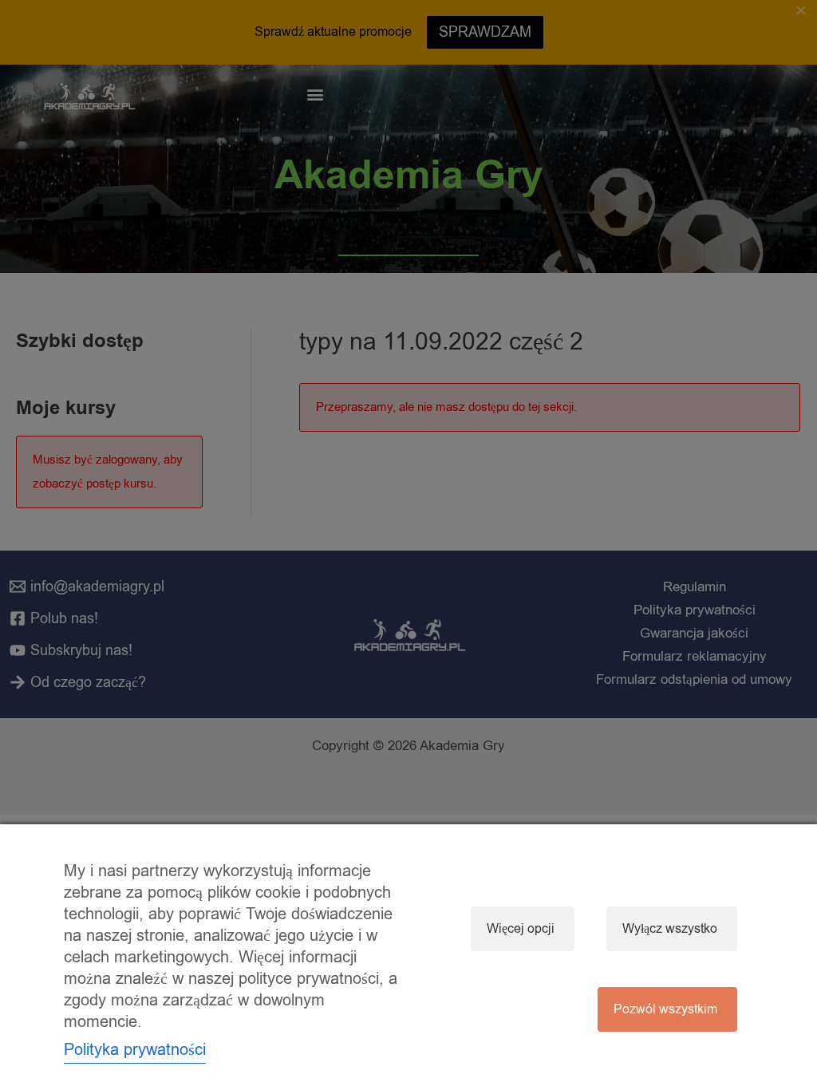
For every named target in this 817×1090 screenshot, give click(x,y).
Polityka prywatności (135, 1049)
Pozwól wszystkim (665, 1009)
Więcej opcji (521, 929)
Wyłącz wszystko (669, 929)
